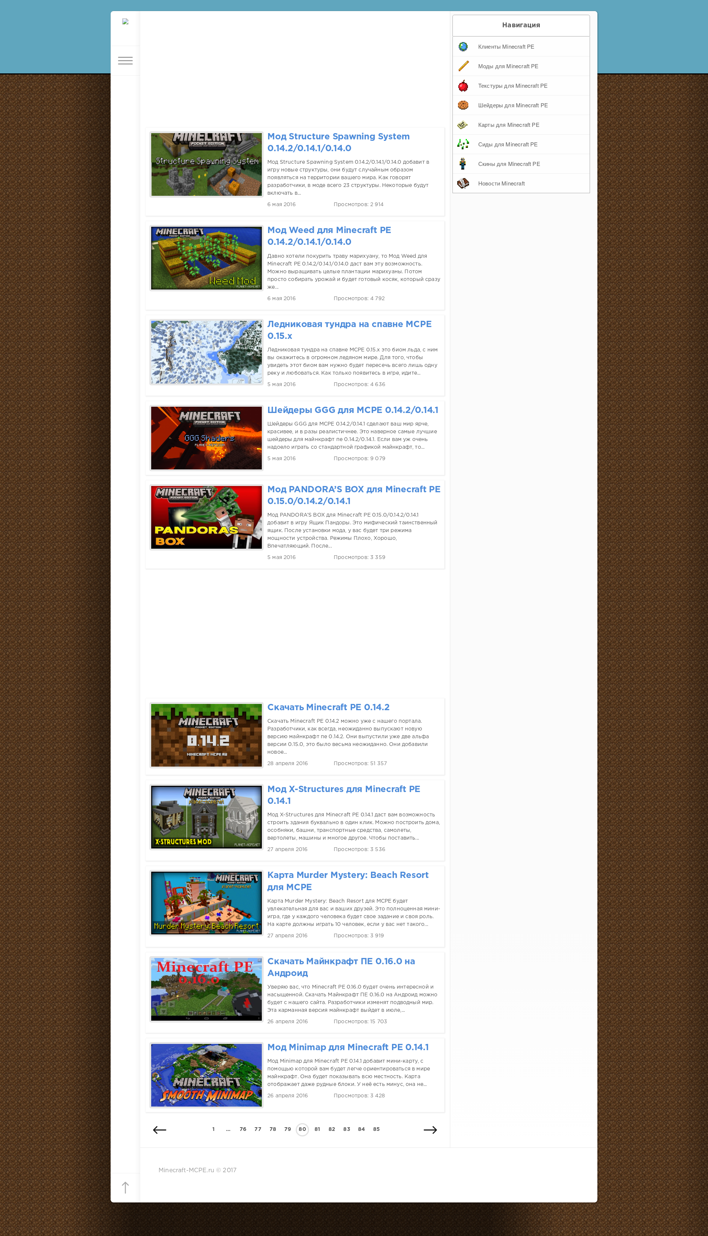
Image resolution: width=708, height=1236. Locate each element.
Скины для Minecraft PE (509, 163)
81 (317, 1129)
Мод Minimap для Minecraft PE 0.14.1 (348, 1048)
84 (361, 1129)
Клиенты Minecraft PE (506, 46)
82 (332, 1129)
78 (273, 1129)
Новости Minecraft (501, 183)
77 (257, 1129)
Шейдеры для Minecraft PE (513, 105)
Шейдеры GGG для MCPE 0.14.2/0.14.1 (352, 410)
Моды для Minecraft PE (508, 66)
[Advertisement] (295, 62)
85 (376, 1129)
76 (243, 1129)
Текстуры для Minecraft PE (513, 85)
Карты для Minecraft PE (508, 124)
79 (287, 1129)
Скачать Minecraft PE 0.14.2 (328, 708)
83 (346, 1129)
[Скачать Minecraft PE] (125, 31)
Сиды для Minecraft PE (508, 144)
